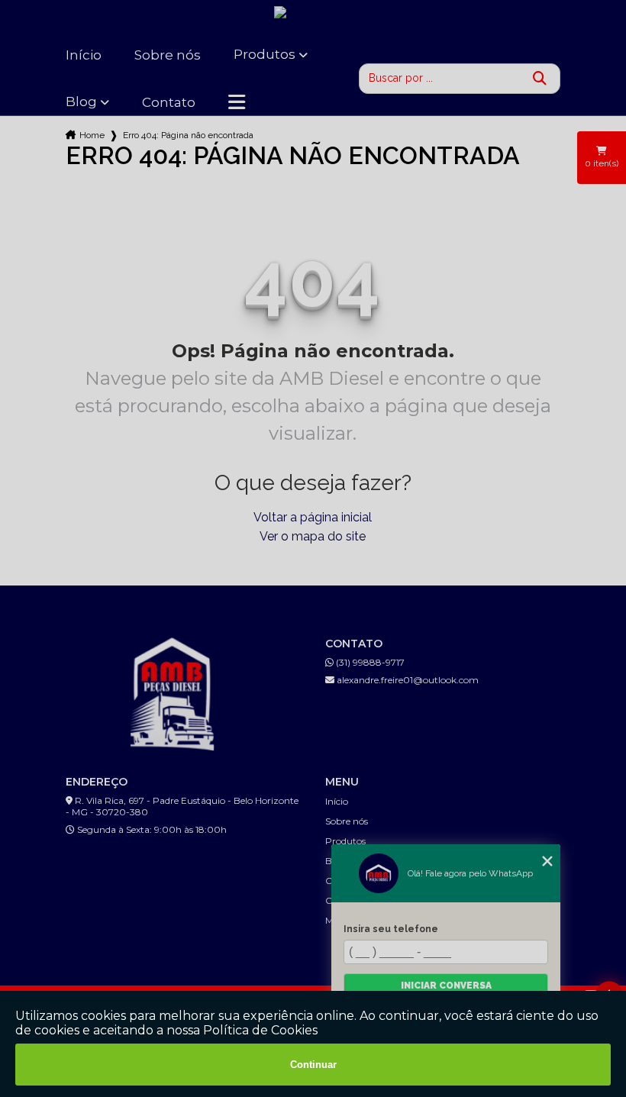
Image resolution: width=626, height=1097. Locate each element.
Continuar (313, 1064)
